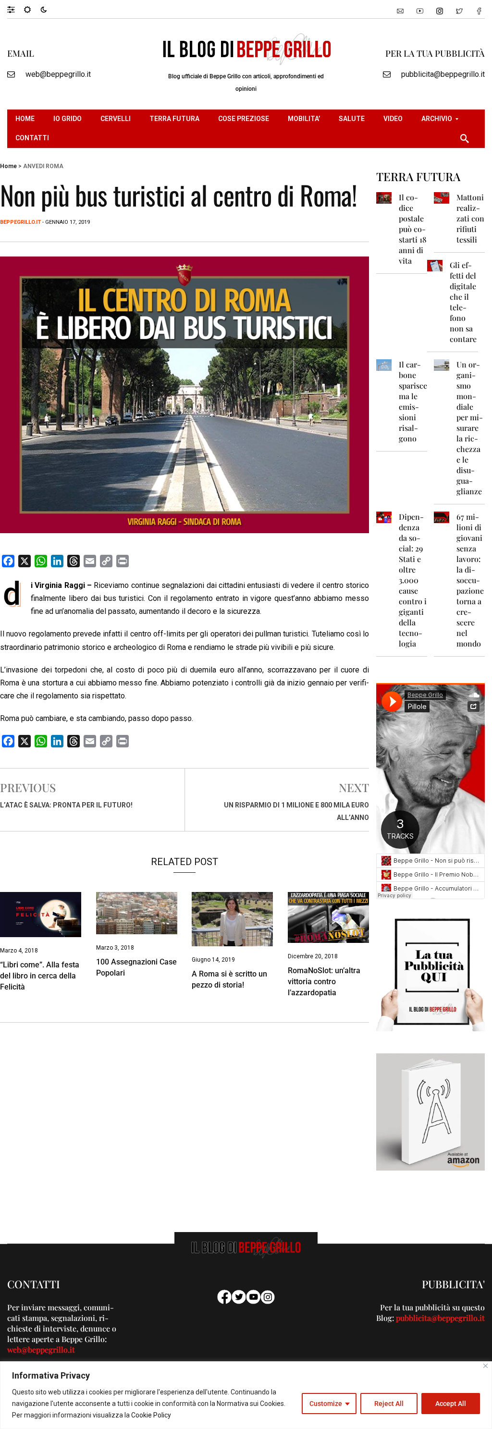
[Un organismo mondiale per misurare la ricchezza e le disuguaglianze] (441, 364)
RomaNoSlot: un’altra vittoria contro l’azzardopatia (324, 981)
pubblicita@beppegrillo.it (443, 74)
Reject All (389, 1403)
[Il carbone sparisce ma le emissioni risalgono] (384, 364)
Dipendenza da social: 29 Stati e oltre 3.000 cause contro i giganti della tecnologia (413, 580)
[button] (15, 9)
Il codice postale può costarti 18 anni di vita (413, 229)
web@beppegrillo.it (58, 74)
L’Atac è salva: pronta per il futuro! (66, 805)
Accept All (450, 1403)
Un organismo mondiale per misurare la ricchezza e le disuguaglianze (469, 427)
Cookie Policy (151, 1415)
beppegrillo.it (20, 222)
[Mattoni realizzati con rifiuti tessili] (441, 197)
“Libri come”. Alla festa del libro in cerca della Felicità (39, 975)
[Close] (485, 1366)
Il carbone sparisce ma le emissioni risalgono (413, 401)
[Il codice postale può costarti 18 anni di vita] (384, 197)
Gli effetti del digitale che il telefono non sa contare (463, 302)
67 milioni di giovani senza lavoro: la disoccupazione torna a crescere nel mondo (470, 580)
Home (8, 166)
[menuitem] (26, 119)
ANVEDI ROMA (43, 166)
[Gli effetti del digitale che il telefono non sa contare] (435, 264)
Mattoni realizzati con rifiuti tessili (470, 218)
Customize (325, 1403)
